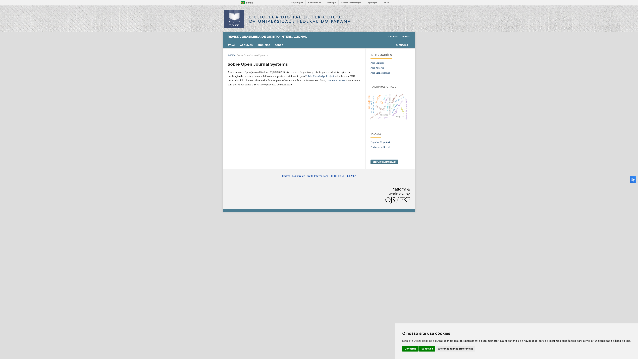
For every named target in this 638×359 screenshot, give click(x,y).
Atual (231, 45)
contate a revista (336, 80)
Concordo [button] (410, 348)
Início (231, 55)
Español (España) (380, 142)
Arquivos (246, 45)
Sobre (279, 45)
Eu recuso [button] (427, 348)
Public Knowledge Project (319, 76)
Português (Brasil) (380, 147)
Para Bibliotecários (380, 72)
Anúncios (264, 45)
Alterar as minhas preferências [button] (455, 348)
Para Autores (377, 67)
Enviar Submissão (384, 162)
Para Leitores (377, 62)
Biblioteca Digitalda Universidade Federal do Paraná (300, 19)
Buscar (403, 45)
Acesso (406, 36)
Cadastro (393, 36)
